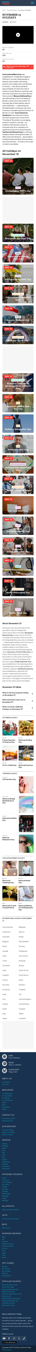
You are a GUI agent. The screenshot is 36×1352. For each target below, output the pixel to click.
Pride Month (6, 1296)
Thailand (22, 990)
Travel (4, 1257)
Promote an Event (8, 1118)
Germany (5, 985)
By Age (4, 1267)
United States (24, 1004)
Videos (4, 1109)
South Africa (23, 970)
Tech (3, 1255)
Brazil (4, 946)
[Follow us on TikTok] (24, 1338)
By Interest (6, 1269)
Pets (3, 1251)
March (4, 1148)
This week (5, 1185)
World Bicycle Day (8, 1303)
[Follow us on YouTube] (4, 1338)
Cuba (4, 970)
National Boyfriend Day (10, 1289)
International (7, 927)
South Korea (23, 975)
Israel (4, 1009)
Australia (5, 937)
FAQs (4, 1103)
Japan (4, 1018)
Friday (4, 1198)
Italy (4, 1014)
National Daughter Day (10, 1301)
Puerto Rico (23, 956)
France (5, 980)
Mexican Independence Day (12, 1294)
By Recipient (6, 1276)
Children (5, 1241)
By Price (5, 1273)
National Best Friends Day (11, 1298)
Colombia (6, 966)
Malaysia (22, 927)
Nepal (21, 937)
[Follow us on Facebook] (9, 1338)
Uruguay (22, 1009)
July (3, 1157)
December (6, 1169)
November (6, 1166)
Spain (21, 980)
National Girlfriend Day (10, 1285)
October (5, 1164)
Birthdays (13, 22)
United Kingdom (25, 999)
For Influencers (7, 1100)
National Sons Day (8, 1292)
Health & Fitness (8, 1244)
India (4, 994)
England (5, 975)
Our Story (5, 1084)
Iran (4, 999)
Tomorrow (5, 1180)
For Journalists (7, 1096)
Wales (21, 1014)
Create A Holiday (8, 1130)
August (4, 1159)
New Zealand (24, 942)
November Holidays (12, 10)
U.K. (20, 994)
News (4, 1105)
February (5, 1146)
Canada (5, 951)
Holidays (5, 22)
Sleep (4, 1253)
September (6, 1162)
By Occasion (6, 1271)
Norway (22, 946)
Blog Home (6, 1228)
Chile (4, 956)
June (3, 1155)
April (3, 1150)
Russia (21, 966)
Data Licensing (7, 1134)
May (3, 1153)
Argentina (6, 932)
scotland (22, 1018)
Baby (4, 1237)
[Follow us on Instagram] (14, 1338)
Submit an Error (7, 1121)
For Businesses (7, 1093)
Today (4, 1178)
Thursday (5, 1196)
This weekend (7, 1182)
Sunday (4, 1187)
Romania (22, 961)
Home (4, 10)
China (4, 961)
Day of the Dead (8, 1287)
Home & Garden (7, 1246)
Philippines (23, 951)
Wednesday (6, 1194)
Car (3, 1239)
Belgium (5, 942)
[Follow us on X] (19, 1338)
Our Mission (6, 1082)
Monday (5, 1189)
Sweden (22, 985)
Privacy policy (7, 1350)
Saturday (5, 1200)
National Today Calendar (10, 1210)
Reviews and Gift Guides (10, 1219)
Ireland (5, 1004)
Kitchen (4, 1248)
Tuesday (5, 1191)
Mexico (21, 932)
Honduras (6, 990)
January (4, 1144)
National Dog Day (8, 1305)
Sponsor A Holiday (8, 1132)
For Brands (6, 1098)
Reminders (6, 1107)
